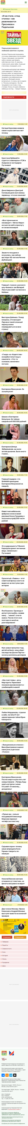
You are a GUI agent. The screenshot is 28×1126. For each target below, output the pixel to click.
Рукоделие (5, 962)
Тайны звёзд (3, 2)
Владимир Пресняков (10, 9)
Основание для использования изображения (13, 1123)
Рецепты (5, 945)
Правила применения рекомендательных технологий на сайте (12, 1117)
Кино (3, 952)
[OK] (7, 1075)
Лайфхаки (5, 942)
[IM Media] (11, 1053)
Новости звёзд (8, 124)
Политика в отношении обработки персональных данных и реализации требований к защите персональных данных (13, 1113)
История (5, 955)
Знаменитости (7, 949)
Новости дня (8, 905)
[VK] (3, 1075)
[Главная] (4, 1053)
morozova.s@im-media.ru (14, 1109)
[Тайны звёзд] (2, 9)
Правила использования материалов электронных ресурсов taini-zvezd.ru (11, 1120)
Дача (3, 966)
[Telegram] (10, 1075)
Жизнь (4, 959)
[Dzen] (14, 1075)
